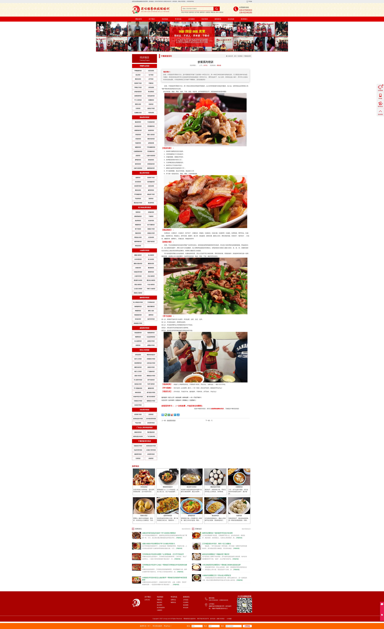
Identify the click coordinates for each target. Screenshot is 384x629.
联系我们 (244, 19)
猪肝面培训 (138, 164)
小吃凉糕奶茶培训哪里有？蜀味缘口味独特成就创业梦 (221, 565)
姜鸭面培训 (138, 159)
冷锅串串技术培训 (138, 396)
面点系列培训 (144, 173)
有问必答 (185, 607)
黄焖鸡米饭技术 (151, 354)
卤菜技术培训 (151, 341)
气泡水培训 (138, 423)
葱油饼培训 (151, 202)
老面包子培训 (151, 108)
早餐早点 (159, 600)
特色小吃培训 (184, 12)
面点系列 (159, 605)
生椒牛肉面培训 (138, 168)
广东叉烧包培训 (151, 436)
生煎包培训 (151, 70)
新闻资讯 (218, 19)
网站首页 (138, 19)
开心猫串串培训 (138, 380)
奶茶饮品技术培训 (138, 418)
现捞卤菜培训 (151, 332)
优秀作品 (173, 600)
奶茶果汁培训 (138, 414)
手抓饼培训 (138, 198)
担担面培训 (151, 130)
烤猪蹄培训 (138, 224)
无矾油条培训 (151, 96)
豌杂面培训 (138, 122)
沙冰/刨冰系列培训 (151, 418)
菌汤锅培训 (151, 267)
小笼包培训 (151, 87)
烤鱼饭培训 (138, 245)
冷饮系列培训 (144, 410)
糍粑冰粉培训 (138, 367)
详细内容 (179, 538)
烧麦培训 (138, 177)
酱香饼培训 (151, 190)
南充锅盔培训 (151, 181)
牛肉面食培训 (151, 122)
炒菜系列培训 (151, 454)
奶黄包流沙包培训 (138, 436)
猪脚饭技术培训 (151, 401)
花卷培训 (151, 104)
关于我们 (152, 19)
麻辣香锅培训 (138, 216)
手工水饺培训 (138, 100)
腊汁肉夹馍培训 (151, 396)
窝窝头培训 (138, 104)
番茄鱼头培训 (138, 237)
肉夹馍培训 (138, 181)
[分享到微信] (166, 415)
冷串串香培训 (138, 259)
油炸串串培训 (151, 319)
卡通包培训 (151, 112)
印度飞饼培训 (151, 384)
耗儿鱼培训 (151, 259)
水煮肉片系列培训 (151, 450)
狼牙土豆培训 (138, 359)
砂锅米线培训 (138, 91)
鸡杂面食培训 (138, 126)
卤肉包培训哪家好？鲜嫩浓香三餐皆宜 (215, 554)
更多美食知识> (246, 529)
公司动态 (185, 600)
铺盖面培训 (138, 147)
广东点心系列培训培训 (144, 427)
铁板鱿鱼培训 (138, 315)
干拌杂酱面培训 (151, 147)
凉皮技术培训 (138, 405)
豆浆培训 (138, 108)
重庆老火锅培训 (151, 280)
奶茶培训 (151, 414)
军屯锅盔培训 (138, 194)
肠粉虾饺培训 (138, 432)
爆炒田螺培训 (151, 306)
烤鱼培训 (213, 12)
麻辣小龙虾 (151, 310)
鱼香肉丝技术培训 (151, 446)
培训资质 (204, 19)
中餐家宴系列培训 (144, 441)
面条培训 (191, 12)
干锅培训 (151, 216)
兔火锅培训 (151, 255)
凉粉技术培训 (151, 367)
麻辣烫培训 (151, 272)
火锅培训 (207, 12)
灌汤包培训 (138, 79)
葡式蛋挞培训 (151, 432)
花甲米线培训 (151, 380)
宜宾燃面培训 (151, 126)
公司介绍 (147, 600)
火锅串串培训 (138, 276)
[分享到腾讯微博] (175, 415)
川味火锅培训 (151, 276)
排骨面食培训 (151, 164)
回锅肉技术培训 (138, 446)
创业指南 (231, 19)
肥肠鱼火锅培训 (138, 293)
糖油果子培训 (151, 194)
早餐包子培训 (138, 87)
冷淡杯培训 (151, 220)
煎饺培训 (151, 198)
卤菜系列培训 (144, 328)
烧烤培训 (202, 12)
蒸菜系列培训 (138, 454)
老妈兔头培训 (138, 384)
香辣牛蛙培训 (151, 241)
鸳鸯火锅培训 (138, 255)
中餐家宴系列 (247, 56)
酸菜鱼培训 (151, 263)
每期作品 (173, 602)
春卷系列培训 (138, 186)
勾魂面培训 (138, 143)
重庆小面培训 (219, 12)
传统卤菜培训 (138, 332)
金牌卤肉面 (151, 143)
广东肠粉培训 (151, 371)
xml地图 (229, 618)
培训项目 (165, 19)
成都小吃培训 (138, 375)
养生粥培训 (151, 91)
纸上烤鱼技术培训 (138, 302)
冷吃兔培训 (138, 354)
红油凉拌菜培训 (151, 337)
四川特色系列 (161, 607)
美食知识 (198, 529)
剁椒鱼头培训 (151, 233)
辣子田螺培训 (151, 224)
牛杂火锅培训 (151, 284)
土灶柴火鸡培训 (138, 288)
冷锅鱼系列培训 (138, 272)
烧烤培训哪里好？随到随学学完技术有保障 (217, 533)
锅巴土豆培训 (138, 371)
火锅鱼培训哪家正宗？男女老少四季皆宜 (216, 575)
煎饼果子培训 (138, 83)
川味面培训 (138, 134)
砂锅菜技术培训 (151, 359)
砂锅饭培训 (151, 212)
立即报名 (247, 626)
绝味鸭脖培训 (138, 363)
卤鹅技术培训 (151, 345)
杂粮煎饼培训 (138, 96)
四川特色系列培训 (144, 207)
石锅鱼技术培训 (138, 401)
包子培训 (196, 12)
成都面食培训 (138, 130)
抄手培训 (151, 79)
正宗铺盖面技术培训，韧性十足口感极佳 (216, 543)
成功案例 (191, 19)
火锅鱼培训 (138, 267)
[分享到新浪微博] (172, 415)
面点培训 (138, 75)
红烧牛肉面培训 (151, 155)
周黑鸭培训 (138, 337)
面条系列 (159, 602)
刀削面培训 (138, 139)
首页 (235, 56)
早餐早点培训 (144, 66)
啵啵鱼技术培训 (151, 375)
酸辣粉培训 (151, 388)
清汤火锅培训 (138, 284)
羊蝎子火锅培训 (151, 288)
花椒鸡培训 (138, 233)
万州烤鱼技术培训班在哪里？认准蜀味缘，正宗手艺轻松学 (163, 554)
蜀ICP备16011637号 (203, 618)
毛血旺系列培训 (138, 450)
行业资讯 (185, 602)
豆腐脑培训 (151, 100)
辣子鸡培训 (138, 229)
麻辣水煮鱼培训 (138, 263)
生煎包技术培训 (151, 363)
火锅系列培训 (144, 250)
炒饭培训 (151, 458)
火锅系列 (159, 610)
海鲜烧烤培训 (138, 306)
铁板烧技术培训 (138, 323)
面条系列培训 (144, 117)
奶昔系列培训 (151, 423)
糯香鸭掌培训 (138, 241)
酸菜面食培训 (151, 168)
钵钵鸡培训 (138, 392)
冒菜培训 (138, 212)
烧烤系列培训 (144, 297)
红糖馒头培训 (138, 112)
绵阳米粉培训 (151, 139)
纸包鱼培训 (138, 319)
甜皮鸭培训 (138, 220)
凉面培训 (138, 155)
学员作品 (178, 19)
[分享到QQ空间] (169, 415)
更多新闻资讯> (186, 529)
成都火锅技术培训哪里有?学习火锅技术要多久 (158, 543)
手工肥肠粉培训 (138, 388)
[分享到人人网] (178, 415)
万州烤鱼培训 (151, 302)
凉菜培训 (138, 345)
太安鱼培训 (151, 237)
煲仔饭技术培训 (151, 392)
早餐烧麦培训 (138, 70)
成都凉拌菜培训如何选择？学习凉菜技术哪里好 (159, 533)
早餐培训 (151, 83)
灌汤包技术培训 (138, 202)
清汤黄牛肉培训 (138, 280)
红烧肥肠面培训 (138, 151)
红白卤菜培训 (138, 341)
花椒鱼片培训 (151, 229)
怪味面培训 (151, 159)
